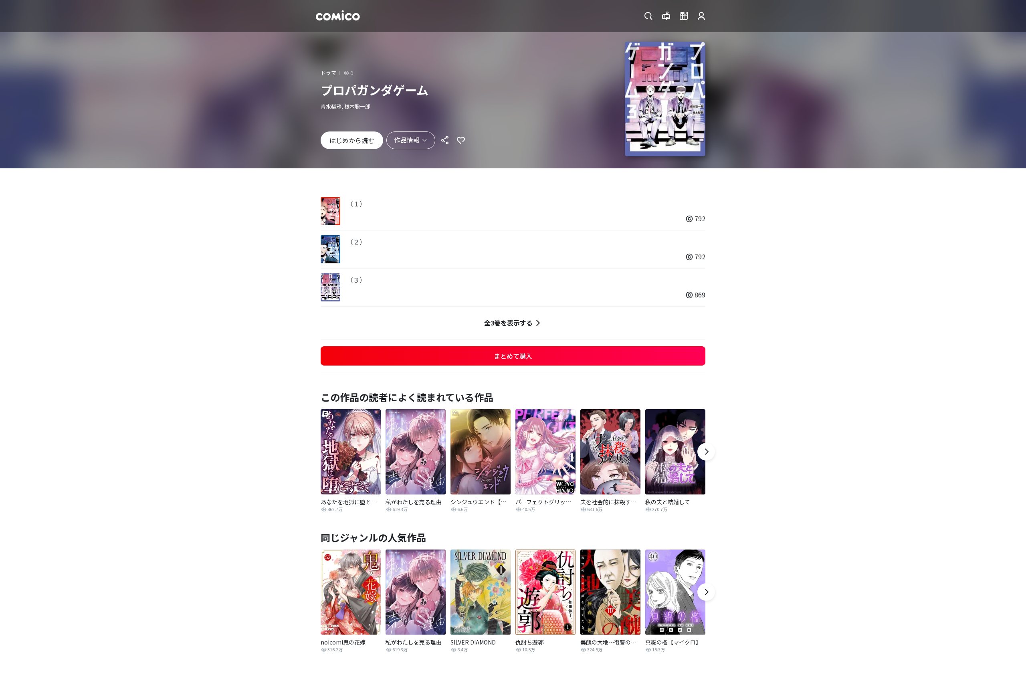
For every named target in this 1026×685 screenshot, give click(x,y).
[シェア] (444, 140)
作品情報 (407, 140)
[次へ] (706, 452)
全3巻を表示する (508, 322)
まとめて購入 (513, 356)
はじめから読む (351, 140)
